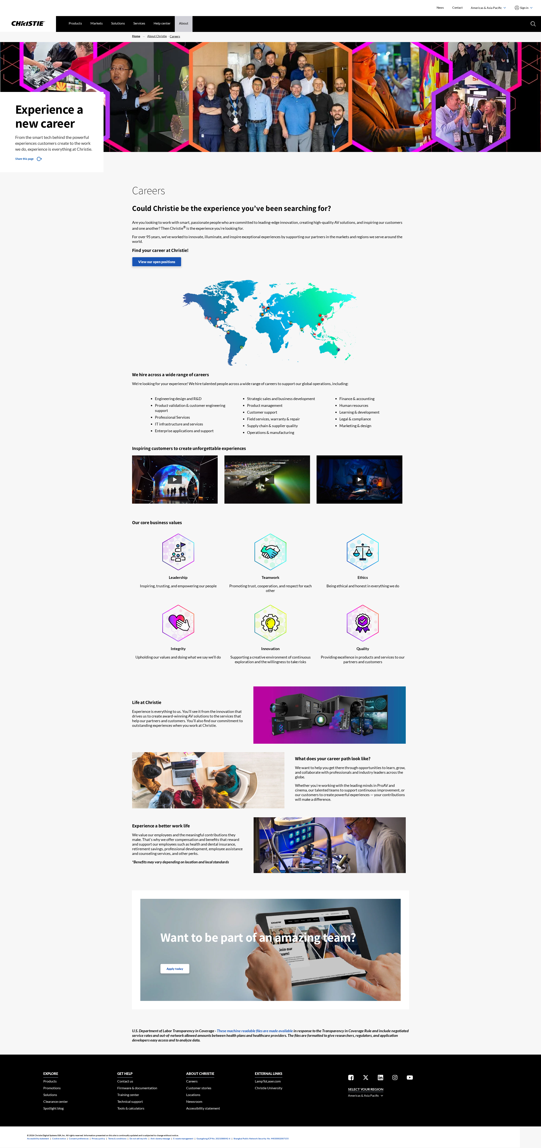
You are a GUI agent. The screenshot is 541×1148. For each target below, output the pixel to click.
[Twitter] (366, 1078)
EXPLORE (50, 1073)
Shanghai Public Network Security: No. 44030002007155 (261, 1138)
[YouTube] (410, 1078)
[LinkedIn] (380, 1078)
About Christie (157, 36)
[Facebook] (351, 1078)
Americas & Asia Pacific (487, 8)
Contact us (125, 1081)
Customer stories (198, 1088)
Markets (96, 23)
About (183, 23)
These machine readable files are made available (255, 1030)
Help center (162, 23)
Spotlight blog (53, 1108)
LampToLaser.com (268, 1081)
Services (139, 23)
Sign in (524, 8)
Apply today (175, 968)
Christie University (268, 1088)
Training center (128, 1095)
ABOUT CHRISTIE (200, 1073)
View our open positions (156, 262)
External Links (268, 1073)
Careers (175, 36)
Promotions (52, 1088)
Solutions (118, 23)
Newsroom (194, 1101)
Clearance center (55, 1101)
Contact (457, 7)
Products (75, 23)
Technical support (130, 1101)
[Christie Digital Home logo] (28, 24)
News (440, 7)
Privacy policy (98, 1138)
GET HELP (125, 1073)
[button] (175, 480)
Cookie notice (59, 1138)
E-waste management (183, 1138)
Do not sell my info (138, 1138)
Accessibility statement (203, 1108)
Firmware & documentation (137, 1088)
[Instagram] (395, 1078)
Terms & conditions (117, 1138)
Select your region (365, 1089)
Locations (193, 1095)
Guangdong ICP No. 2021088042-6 (213, 1138)
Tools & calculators (130, 1108)
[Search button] (532, 23)
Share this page (24, 159)
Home (136, 36)
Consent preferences (79, 1138)
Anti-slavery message (160, 1138)
